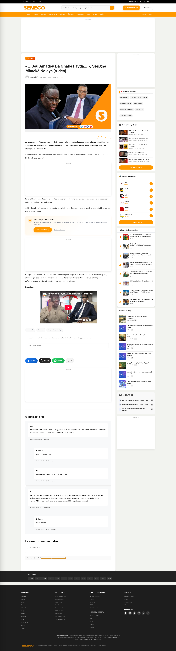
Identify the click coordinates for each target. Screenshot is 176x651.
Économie (71, 14)
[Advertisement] (88, 36)
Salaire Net (58, 602)
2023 (50, 578)
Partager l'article (59, 230)
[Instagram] (139, 613)
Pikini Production (94, 608)
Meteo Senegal (59, 599)
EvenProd (92, 602)
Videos (23, 625)
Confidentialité (97, 639)
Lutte (22, 619)
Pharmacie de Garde (61, 608)
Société (36, 14)
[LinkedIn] (143, 613)
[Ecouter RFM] (151, 183)
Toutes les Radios (94, 616)
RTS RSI (92, 627)
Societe (23, 599)
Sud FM (92, 624)
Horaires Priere (59, 605)
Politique (27, 14)
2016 (96, 578)
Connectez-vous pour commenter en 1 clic (53, 558)
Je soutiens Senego (42, 230)
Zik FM (91, 621)
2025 (37, 578)
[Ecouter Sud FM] (151, 196)
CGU (125, 605)
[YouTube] (148, 2)
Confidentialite (128, 602)
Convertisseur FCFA (60, 596)
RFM (91, 619)
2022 (57, 578)
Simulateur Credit (60, 617)
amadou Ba (30, 330)
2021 (63, 578)
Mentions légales (85, 639)
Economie (24, 605)
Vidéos (102, 14)
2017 (90, 578)
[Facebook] (140, 2)
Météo (150, 14)
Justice (43, 14)
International (53, 14)
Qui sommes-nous (129, 596)
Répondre (46, 439)
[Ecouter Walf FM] (151, 203)
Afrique (62, 14)
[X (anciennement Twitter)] (144, 2)
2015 (103, 578)
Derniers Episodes (95, 596)
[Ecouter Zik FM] (151, 190)
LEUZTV (92, 605)
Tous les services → (61, 619)
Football (23, 617)
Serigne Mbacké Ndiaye (55, 330)
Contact (126, 599)
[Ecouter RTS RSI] (151, 209)
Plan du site (78, 639)
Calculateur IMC (59, 611)
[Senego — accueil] (35, 8)
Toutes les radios (136, 222)
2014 (109, 578)
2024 (44, 578)
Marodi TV (92, 599)
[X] (130, 613)
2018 (83, 578)
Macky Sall (41, 330)
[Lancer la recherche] (112, 8)
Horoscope (58, 614)
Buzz (88, 14)
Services (143, 14)
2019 (76, 578)
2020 (70, 578)
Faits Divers (24, 622)
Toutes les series (136, 167)
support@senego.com (113, 637)
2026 (31, 578)
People (23, 611)
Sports (95, 14)
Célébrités (80, 14)
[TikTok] (151, 2)
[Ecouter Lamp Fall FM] (151, 215)
